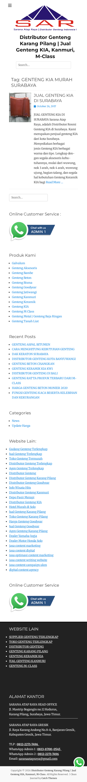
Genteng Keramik (24, 302)
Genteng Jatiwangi (24, 292)
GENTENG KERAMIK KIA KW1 (32, 369)
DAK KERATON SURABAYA (30, 354)
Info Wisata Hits (20, 487)
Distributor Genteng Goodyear (29, 483)
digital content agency (24, 570)
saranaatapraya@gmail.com (38, 758)
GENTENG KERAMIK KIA (26, 656)
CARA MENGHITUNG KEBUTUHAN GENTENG (43, 349)
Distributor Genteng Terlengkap (30, 463)
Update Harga (21, 426)
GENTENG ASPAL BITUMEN (31, 344)
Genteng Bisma (22, 282)
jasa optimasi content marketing (31, 555)
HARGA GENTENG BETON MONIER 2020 (40, 388)
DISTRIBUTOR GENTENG (26, 646)
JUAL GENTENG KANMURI (27, 661)
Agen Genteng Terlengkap (26, 468)
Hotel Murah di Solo (22, 507)
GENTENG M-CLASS (23, 666)
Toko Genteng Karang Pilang (28, 516)
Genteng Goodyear (24, 287)
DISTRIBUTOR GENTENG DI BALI (35, 373)
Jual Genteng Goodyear (24, 526)
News (15, 421)
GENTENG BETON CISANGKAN (33, 364)
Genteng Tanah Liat (25, 321)
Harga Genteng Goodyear (25, 521)
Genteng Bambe (22, 273)
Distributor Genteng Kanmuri (29, 492)
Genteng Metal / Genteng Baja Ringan (37, 316)
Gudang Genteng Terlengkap (28, 449)
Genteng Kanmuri (24, 297)
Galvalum (18, 263)
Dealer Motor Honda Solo (25, 541)
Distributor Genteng (22, 473)
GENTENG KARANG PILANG (28, 651)
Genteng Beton (21, 278)
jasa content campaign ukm (28, 565)
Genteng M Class (23, 311)
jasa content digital (22, 550)
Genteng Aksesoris (24, 268)
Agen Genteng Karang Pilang (28, 531)
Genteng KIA (20, 306)
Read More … (54, 182)
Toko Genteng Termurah (25, 458)
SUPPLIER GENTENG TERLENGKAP (33, 637)
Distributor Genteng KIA (25, 502)
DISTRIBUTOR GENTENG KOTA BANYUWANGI (44, 359)
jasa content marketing (24, 545)
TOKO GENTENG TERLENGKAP (30, 642)
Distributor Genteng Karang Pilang (32, 478)
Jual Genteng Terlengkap (25, 454)
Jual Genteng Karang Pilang (27, 512)
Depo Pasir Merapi (21, 497)
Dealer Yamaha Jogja (23, 536)
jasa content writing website (28, 560)
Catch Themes (49, 778)
